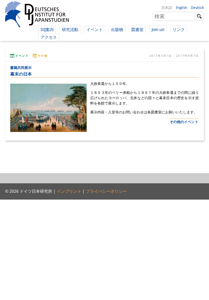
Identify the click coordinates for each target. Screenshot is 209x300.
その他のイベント (184, 122)
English (181, 8)
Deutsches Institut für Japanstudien (37, 15)
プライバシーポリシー (106, 191)
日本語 (166, 8)
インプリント (69, 191)
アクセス (49, 37)
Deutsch (197, 8)
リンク (179, 29)
